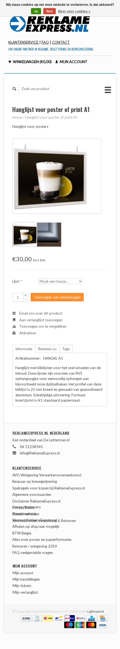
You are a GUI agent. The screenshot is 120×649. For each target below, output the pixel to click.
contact (61, 42)
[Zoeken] (14, 89)
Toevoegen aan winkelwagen (57, 297)
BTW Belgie (21, 533)
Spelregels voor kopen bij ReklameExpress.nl (48, 488)
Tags (66, 349)
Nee (49, 11)
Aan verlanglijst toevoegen (40, 320)
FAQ (45, 42)
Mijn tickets (22, 585)
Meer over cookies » (74, 11)
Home (17, 117)
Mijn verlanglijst (25, 592)
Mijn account (73, 61)
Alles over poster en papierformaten (41, 539)
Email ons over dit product (40, 313)
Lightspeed (95, 611)
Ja (36, 11)
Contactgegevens (26, 507)
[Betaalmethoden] (26, 617)
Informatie (23, 349)
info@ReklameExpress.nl (40, 453)
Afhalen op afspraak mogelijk (35, 526)
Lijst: (17, 281)
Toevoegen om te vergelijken (42, 326)
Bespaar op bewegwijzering (34, 481)
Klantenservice (23, 42)
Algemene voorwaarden (31, 494)
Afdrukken (27, 333)
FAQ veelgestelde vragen (32, 552)
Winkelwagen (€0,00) (32, 61)
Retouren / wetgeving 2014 (34, 546)
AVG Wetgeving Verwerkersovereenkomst (46, 475)
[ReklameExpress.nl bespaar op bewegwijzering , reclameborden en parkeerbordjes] (60, 23)
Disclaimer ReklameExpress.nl (36, 501)
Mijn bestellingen (26, 579)
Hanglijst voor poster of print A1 (51, 117)
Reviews (47, 349)
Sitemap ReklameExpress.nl (34, 520)
